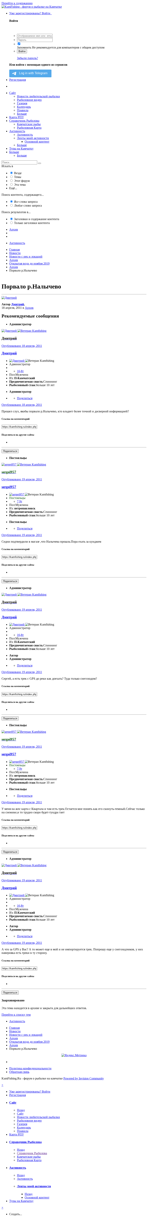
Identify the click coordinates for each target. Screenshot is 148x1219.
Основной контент (37, 141)
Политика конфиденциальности (30, 1068)
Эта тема (20, 184)
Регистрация (17, 79)
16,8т (20, 371)
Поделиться (24, 398)
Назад (21, 1110)
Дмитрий (17, 304)
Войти (21, 51)
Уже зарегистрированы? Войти (30, 13)
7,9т (19, 501)
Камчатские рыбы (29, 124)
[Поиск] (39, 163)
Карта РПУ (16, 117)
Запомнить (24, 47)
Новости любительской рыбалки (38, 96)
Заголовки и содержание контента (36, 219)
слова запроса (26, 201)
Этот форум (22, 180)
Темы (17, 177)
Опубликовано (22, 345)
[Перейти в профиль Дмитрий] (9, 297)
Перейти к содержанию (17, 3)
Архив (29, 307)
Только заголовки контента (32, 223)
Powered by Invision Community (83, 1078)
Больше (22, 113)
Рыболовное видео (29, 99)
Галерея (22, 103)
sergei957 (9, 487)
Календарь (24, 106)
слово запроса (28, 205)
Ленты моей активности (33, 138)
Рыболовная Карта (29, 127)
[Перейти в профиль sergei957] (9, 464)
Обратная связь (19, 1071)
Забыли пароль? (27, 58)
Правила (22, 110)
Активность (17, 131)
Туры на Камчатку (21, 148)
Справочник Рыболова (24, 120)
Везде (18, 173)
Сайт (12, 92)
